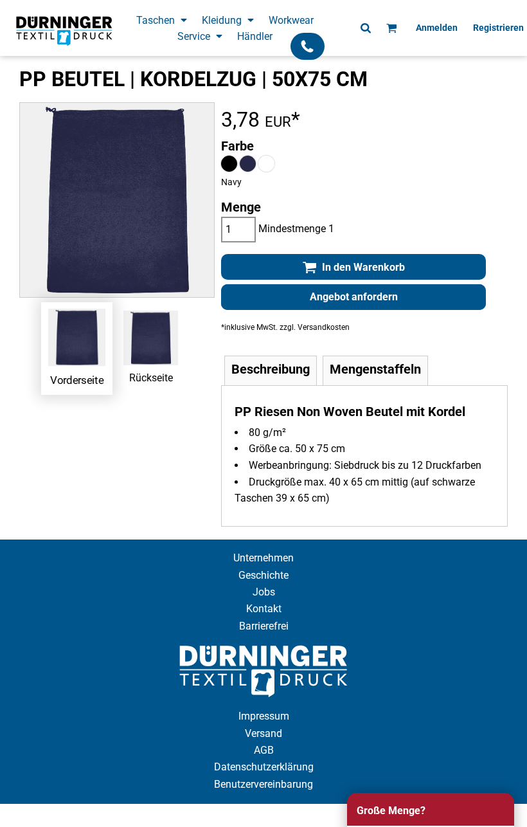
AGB (264, 750)
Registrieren (498, 28)
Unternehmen (263, 558)
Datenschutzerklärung (264, 767)
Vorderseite (76, 379)
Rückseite (151, 378)
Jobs (264, 592)
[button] (162, 20)
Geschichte (263, 575)
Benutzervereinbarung (263, 784)
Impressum (263, 716)
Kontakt (263, 609)
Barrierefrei (264, 626)
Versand (263, 733)
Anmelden (437, 28)
